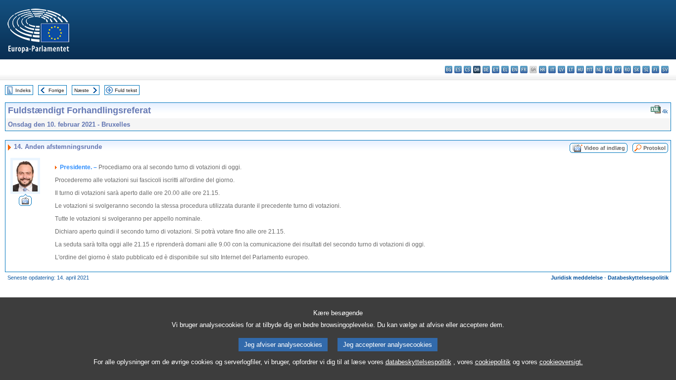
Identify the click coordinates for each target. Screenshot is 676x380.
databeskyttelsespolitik (418, 362)
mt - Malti (589, 69)
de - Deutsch (486, 69)
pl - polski (608, 69)
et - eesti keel (495, 69)
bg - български (448, 69)
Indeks (23, 90)
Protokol (654, 148)
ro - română (627, 69)
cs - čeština (467, 69)
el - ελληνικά (505, 69)
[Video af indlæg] (25, 203)
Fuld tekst (126, 90)
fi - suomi (655, 69)
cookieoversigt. (561, 362)
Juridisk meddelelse (577, 278)
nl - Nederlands (599, 69)
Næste (81, 90)
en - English (514, 69)
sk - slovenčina (636, 69)
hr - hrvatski (542, 69)
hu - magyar (580, 69)
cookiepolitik (493, 362)
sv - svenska (665, 69)
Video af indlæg (604, 148)
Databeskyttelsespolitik (638, 278)
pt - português (618, 69)
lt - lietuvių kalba (571, 69)
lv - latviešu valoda (561, 69)
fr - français (524, 69)
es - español (458, 69)
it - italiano (552, 69)
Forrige (56, 90)
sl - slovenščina (646, 69)
